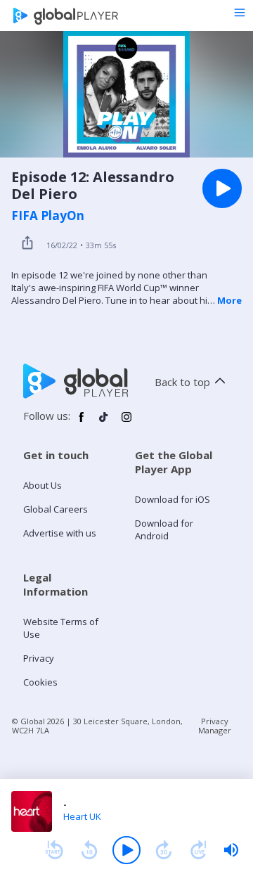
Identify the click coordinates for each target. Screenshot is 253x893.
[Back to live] (199, 850)
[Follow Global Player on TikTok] (104, 422)
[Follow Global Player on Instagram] (126, 422)
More (229, 300)
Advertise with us (59, 533)
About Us (42, 485)
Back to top (182, 382)
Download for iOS (172, 499)
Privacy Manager (214, 726)
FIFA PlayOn (47, 216)
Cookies (40, 682)
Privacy (38, 658)
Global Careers (55, 509)
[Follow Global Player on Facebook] (81, 422)
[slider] (231, 850)
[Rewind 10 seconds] (89, 850)
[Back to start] (54, 850)
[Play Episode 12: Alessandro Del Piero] (222, 188)
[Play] (126, 850)
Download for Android (164, 529)
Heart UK (82, 816)
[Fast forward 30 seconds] (164, 850)
